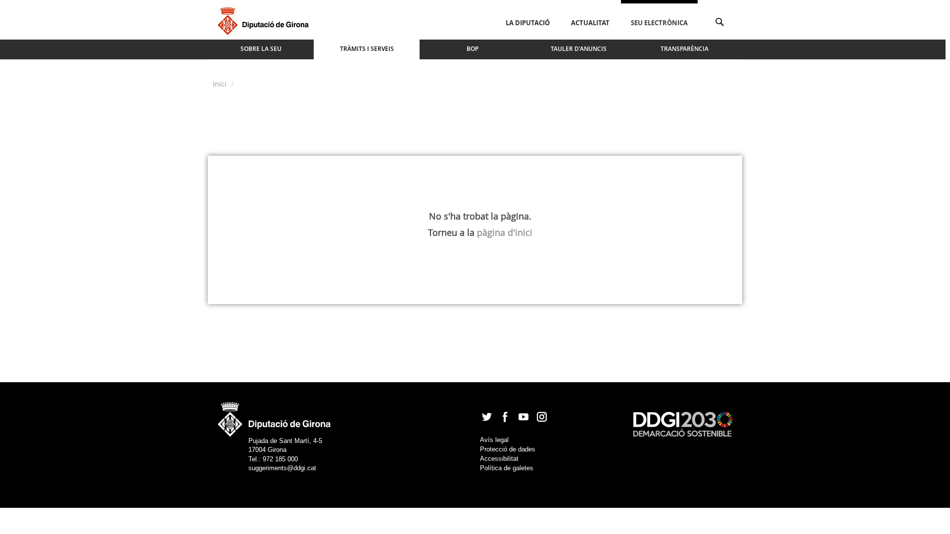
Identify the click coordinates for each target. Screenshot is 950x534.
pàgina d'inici (504, 232)
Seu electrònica (659, 22)
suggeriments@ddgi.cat (282, 468)
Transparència (685, 48)
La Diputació (528, 22)
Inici (221, 84)
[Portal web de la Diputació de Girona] (275, 416)
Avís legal (494, 440)
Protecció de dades (507, 449)
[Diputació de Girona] (265, 20)
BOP (472, 48)
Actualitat (590, 22)
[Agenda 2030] (682, 423)
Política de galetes (506, 468)
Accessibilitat (499, 458)
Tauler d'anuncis (579, 48)
